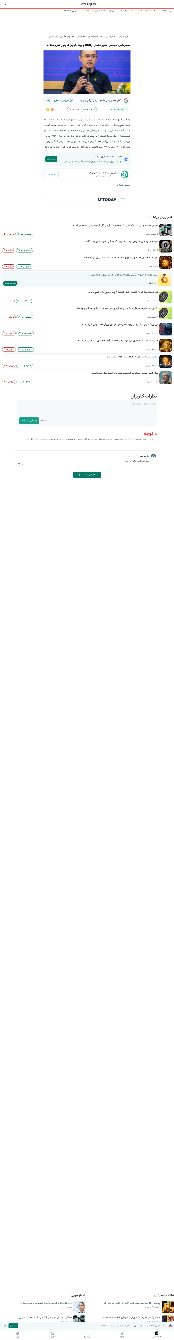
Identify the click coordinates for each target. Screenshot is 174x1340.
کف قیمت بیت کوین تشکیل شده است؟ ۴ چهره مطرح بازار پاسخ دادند (123, 292)
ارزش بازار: (112, 11)
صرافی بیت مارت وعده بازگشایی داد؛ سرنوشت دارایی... (44, 1317)
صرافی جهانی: (128, 11)
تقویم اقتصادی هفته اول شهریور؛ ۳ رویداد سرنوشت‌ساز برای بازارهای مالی (120, 257)
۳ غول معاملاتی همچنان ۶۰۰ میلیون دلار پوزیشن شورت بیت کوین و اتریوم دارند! (117, 308)
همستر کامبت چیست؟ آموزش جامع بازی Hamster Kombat (131, 1317)
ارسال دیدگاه (29, 421)
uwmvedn (144, 456)
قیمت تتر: (154, 11)
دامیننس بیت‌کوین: (80, 11)
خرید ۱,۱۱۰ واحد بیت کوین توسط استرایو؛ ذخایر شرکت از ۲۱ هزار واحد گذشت (121, 241)
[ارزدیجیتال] (87, 4)
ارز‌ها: (169, 11)
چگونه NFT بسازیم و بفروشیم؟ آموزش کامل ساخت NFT (131, 1303)
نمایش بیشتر (89, 475)
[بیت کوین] (52, 109)
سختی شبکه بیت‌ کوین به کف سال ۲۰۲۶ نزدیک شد (132, 357)
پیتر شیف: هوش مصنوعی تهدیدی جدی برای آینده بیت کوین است (125, 373)
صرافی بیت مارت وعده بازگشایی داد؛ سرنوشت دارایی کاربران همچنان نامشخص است (115, 225)
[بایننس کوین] (48, 109)
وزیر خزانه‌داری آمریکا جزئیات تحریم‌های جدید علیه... (46, 1303)
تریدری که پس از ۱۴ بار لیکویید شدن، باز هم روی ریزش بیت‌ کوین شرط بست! (120, 324)
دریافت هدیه (10, 283)
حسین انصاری (123, 185)
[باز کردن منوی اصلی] (167, 4)
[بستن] (5, 1326)
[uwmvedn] (153, 456)
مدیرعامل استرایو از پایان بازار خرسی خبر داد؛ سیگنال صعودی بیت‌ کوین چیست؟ (118, 340)
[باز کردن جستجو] (6, 4)
